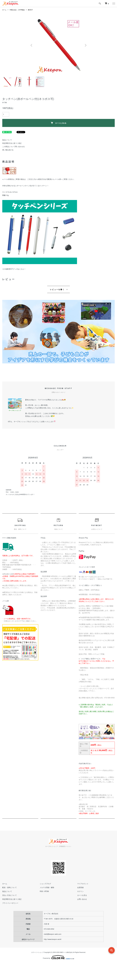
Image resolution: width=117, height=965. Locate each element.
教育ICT (30, 10)
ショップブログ (45, 883)
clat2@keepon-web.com (52, 934)
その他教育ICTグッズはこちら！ (14, 269)
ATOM (46, 891)
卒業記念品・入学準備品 (17, 10)
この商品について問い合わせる (13, 146)
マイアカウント (82, 883)
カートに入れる (60, 123)
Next (85, 45)
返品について (7, 140)
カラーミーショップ (37, 952)
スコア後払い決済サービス (90, 658)
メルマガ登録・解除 (47, 887)
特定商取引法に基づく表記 (11, 143)
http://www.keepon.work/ (52, 939)
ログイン (80, 891)
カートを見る (82, 895)
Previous (31, 45)
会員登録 (80, 887)
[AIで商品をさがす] (111, 950)
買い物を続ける (7, 150)
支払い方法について (9, 895)
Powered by (46, 958)
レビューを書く (57, 289)
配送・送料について (9, 887)
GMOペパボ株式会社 (66, 952)
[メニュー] (113, 3)
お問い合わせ (82, 899)
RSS (41, 891)
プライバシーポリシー (10, 903)
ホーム (4, 10)
